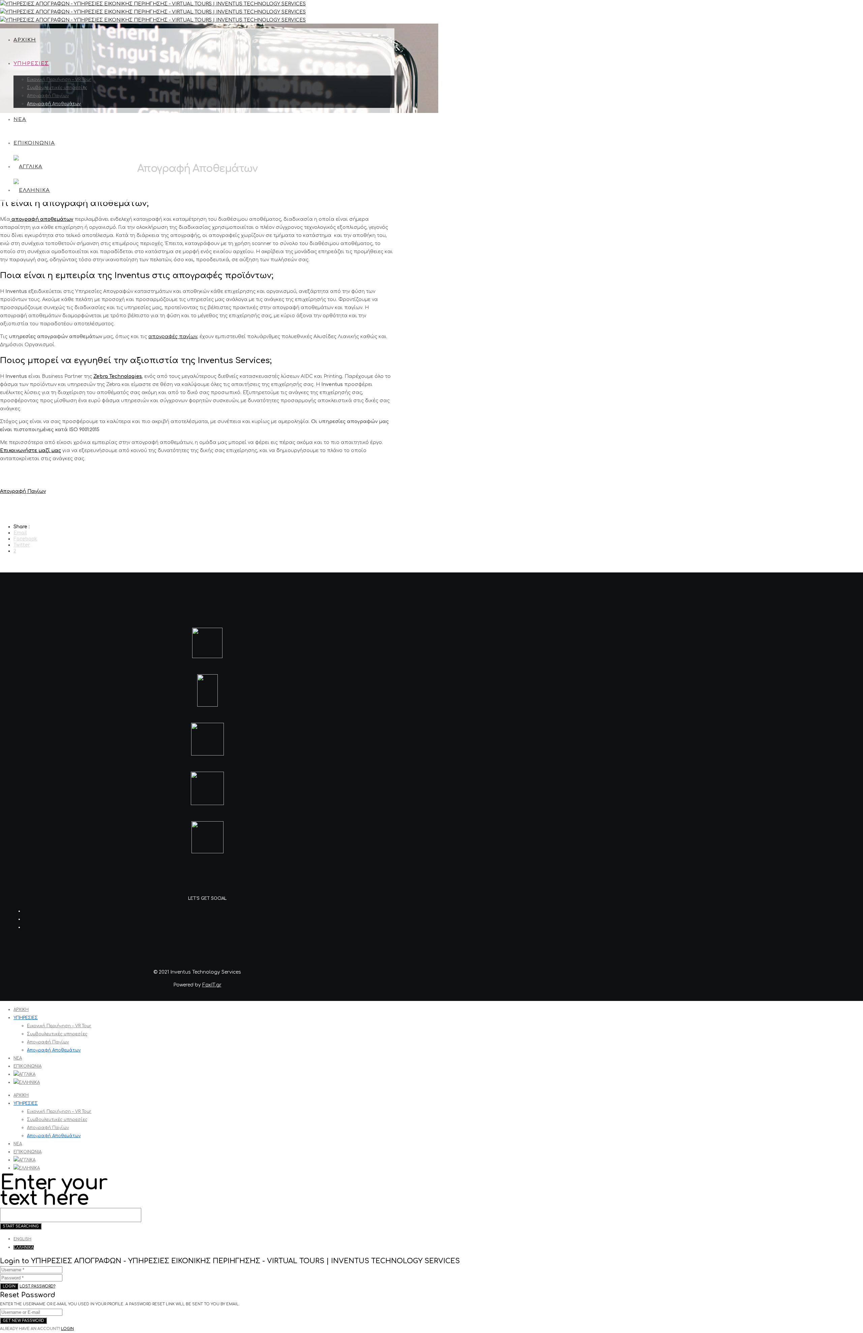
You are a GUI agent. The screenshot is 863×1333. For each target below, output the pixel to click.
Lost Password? (37, 1286)
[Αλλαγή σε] (27, 167)
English (22, 1239)
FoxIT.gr (211, 984)
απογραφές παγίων (172, 336)
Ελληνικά (23, 1247)
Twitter (21, 544)
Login (9, 1286)
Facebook (25, 538)
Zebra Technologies (117, 376)
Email (20, 532)
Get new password (23, 1321)
